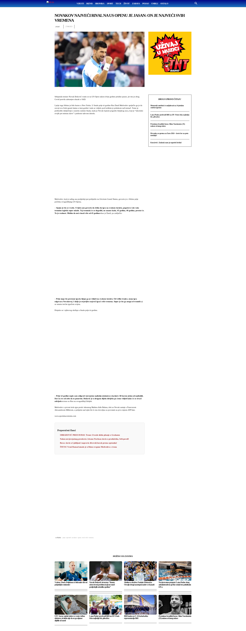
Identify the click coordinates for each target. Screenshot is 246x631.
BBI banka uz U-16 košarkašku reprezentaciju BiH (136, 617)
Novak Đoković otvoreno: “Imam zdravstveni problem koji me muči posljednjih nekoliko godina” (102, 584)
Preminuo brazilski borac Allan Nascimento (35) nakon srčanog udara (175, 617)
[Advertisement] (99, 156)
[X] (165, 26)
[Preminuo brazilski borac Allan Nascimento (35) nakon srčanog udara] (175, 604)
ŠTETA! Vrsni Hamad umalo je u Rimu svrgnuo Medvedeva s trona (88, 447)
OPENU (79, 537)
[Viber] (188, 26)
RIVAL (83, 537)
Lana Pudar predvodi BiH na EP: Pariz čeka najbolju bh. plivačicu (104, 617)
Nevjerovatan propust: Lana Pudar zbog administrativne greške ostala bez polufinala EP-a (175, 584)
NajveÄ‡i (68, 537)
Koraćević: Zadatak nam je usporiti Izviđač (166, 143)
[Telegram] (183, 26)
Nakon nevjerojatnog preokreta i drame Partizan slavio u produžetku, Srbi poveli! (94, 439)
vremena (91, 537)
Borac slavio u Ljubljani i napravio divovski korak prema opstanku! (88, 443)
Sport (57, 27)
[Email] (177, 26)
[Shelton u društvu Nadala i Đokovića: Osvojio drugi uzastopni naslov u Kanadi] (140, 571)
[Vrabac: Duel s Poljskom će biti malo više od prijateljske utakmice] (71, 571)
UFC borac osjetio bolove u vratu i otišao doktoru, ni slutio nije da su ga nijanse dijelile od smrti (70, 618)
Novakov (74, 537)
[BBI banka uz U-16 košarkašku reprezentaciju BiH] (140, 604)
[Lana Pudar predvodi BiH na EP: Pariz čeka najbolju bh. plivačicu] (105, 604)
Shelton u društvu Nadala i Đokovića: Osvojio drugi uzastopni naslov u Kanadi (139, 583)
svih (86, 537)
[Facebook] (159, 26)
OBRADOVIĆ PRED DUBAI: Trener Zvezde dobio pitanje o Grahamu (90, 435)
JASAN (64, 537)
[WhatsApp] (171, 26)
